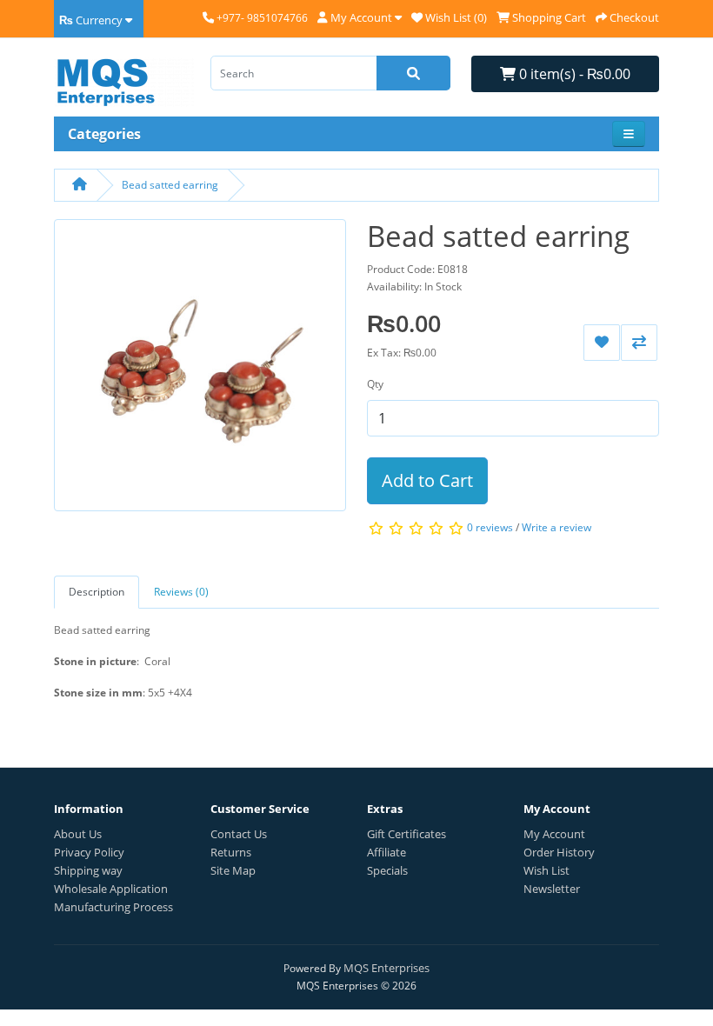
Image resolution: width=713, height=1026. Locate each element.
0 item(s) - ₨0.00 (573, 73)
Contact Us (238, 834)
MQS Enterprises (386, 968)
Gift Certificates (406, 834)
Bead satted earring (170, 184)
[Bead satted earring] (200, 370)
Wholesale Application (111, 888)
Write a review (556, 527)
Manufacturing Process (113, 907)
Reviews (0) (181, 591)
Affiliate (386, 852)
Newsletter (551, 888)
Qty (375, 383)
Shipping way (88, 870)
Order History (559, 852)
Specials (387, 870)
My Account (554, 834)
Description (96, 591)
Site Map (233, 870)
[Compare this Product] (639, 342)
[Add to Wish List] (601, 342)
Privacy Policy (89, 852)
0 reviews (490, 527)
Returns (230, 852)
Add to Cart (427, 480)
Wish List (546, 870)
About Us (78, 834)
